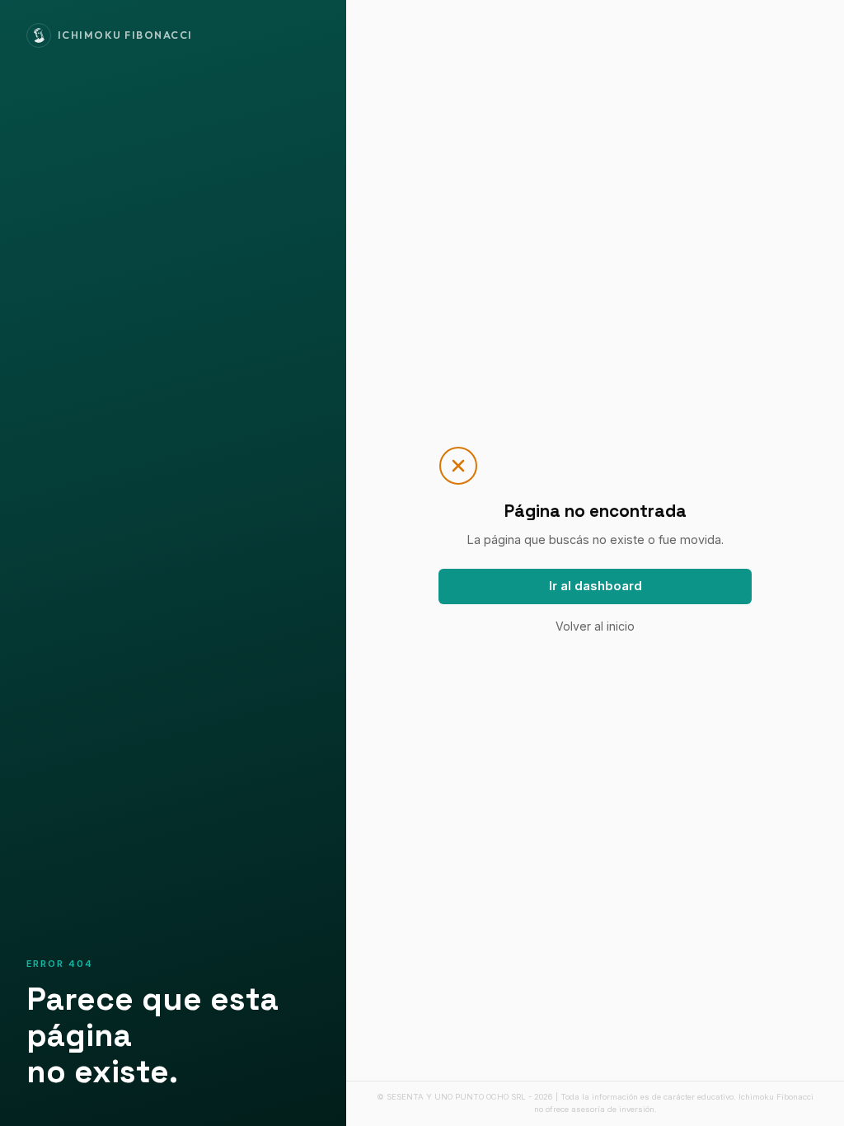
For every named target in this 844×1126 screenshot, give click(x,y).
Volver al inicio (595, 626)
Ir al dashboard (595, 586)
